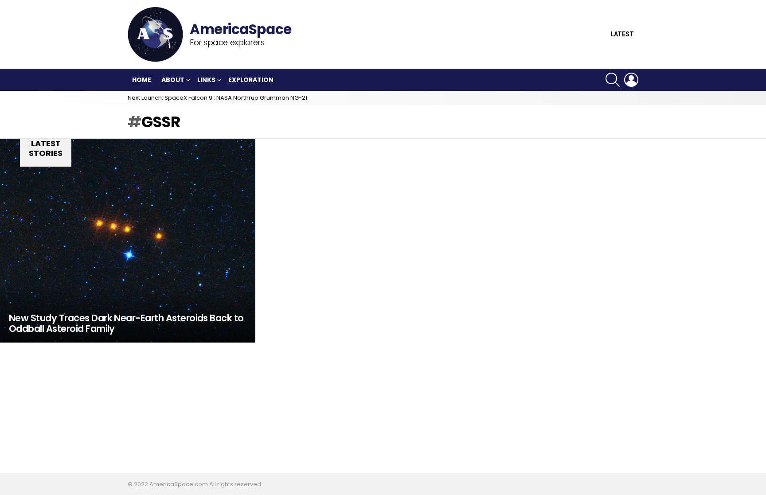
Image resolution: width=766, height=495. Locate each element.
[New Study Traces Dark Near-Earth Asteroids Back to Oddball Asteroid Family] (127, 241)
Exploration (251, 79)
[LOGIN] (631, 80)
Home (141, 79)
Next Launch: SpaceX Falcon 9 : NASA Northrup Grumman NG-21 (217, 98)
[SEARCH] (613, 80)
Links (206, 79)
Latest (622, 34)
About (172, 79)
